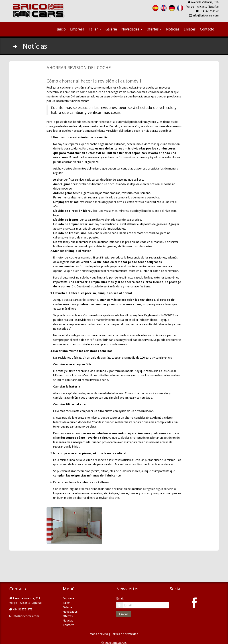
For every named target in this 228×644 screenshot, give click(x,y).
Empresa (77, 29)
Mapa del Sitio (99, 634)
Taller (94, 29)
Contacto (207, 29)
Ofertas (153, 29)
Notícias (172, 29)
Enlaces (189, 29)
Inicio (61, 29)
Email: (120, 598)
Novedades (130, 29)
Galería (111, 29)
